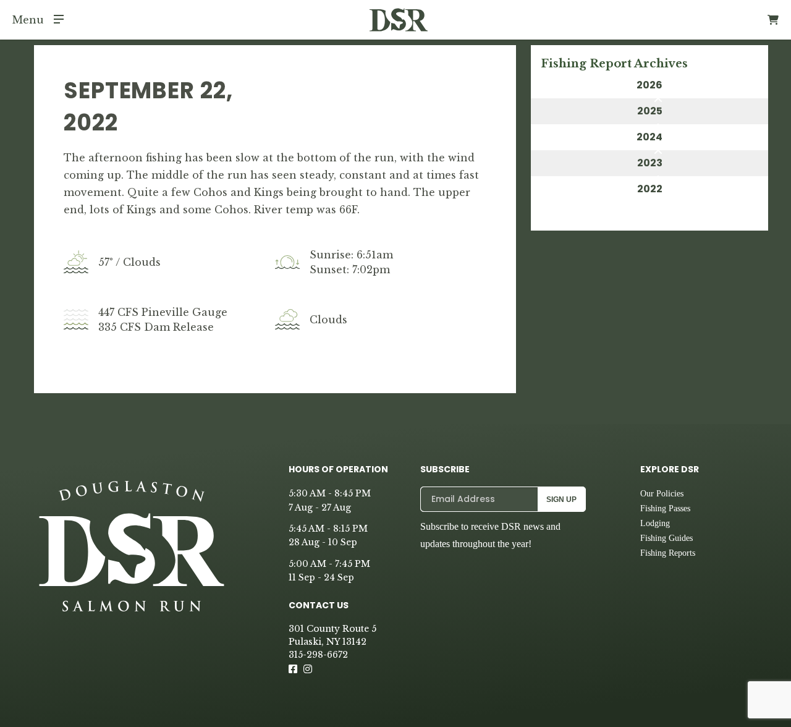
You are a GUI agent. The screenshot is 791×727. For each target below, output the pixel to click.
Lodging (655, 523)
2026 (649, 85)
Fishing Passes (665, 508)
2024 (649, 137)
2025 (649, 111)
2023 (649, 163)
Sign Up (561, 499)
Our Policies (661, 493)
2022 (649, 189)
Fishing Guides (666, 538)
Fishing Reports (667, 553)
